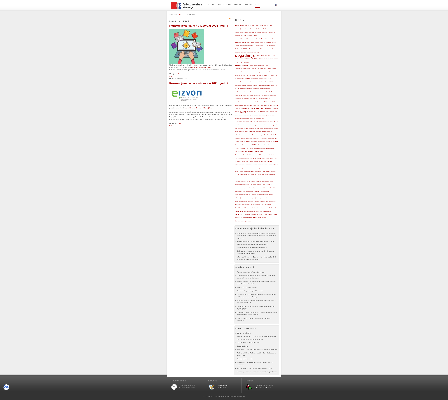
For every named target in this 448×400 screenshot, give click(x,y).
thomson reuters (265, 191)
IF (256, 82)
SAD (252, 174)
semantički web (260, 181)
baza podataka (253, 29)
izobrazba (238, 95)
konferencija (268, 108)
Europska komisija (271, 68)
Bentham (270, 29)
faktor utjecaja (238, 75)
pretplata (264, 154)
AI (248, 25)
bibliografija (264, 32)
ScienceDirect (238, 178)
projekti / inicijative (240, 161)
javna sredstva (257, 95)
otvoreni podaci (261, 141)
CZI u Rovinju (222, 388)
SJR (251, 184)
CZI (261, 48)
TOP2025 (254, 194)
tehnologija (257, 191)
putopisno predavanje (240, 164)
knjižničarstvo (245, 108)
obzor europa (252, 131)
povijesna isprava (270, 148)
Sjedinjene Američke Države (242, 184)
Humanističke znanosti (241, 82)
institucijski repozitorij (252, 85)
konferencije (275, 108)
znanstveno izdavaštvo (252, 218)
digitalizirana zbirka (251, 52)
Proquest (256, 161)
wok (265, 207)
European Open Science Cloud (258, 68)
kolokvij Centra (259, 108)
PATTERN (254, 144)
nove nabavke (262, 125)
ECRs (249, 58)
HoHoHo (247, 78)
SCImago (250, 178)
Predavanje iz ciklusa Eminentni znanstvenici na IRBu (248, 154)
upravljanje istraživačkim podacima (256, 201)
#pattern (237, 25)
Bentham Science (239, 32)
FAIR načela (251, 72)
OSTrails (237, 141)
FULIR (275, 75)
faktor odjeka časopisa (268, 72)
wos (267, 207)
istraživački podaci (240, 91)
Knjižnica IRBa (274, 105)
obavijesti (257, 128)
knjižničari (237, 108)
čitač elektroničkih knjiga (241, 221)
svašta (257, 188)
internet (272, 85)
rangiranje (266, 164)
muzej (251, 118)
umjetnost (267, 197)
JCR (254, 98)
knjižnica (266, 105)
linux (255, 111)
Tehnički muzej (249, 191)
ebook (236, 58)
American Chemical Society (256, 25)
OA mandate (240, 128)
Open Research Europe (246, 138)
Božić (252, 42)
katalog (261, 101)
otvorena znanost (245, 141)
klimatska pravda (239, 105)
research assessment (269, 168)
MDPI (267, 111)
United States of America (241, 201)
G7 (235, 78)
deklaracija (243, 52)
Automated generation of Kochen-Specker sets (252, 248)
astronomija (238, 29)
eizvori (271, 58)
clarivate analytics (249, 45)
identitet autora (251, 82)
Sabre (249, 174)
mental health (238, 115)
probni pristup (265, 158)
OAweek (246, 128)
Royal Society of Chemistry (269, 171)
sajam (256, 174)
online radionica (239, 135)
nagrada (256, 121)
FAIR (245, 72)
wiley (261, 207)
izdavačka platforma (257, 91)
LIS (258, 111)
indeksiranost (272, 82)
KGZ (273, 101)
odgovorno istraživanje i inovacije (264, 131)
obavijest (251, 128)
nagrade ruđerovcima (264, 121)
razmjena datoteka (273, 164)
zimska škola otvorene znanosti (263, 211)
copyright (257, 45)
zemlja (246, 211)
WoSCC (271, 207)
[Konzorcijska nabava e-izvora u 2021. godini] (186, 104)
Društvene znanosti (270, 55)
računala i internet (249, 168)
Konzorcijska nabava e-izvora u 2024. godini (198, 25)
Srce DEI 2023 (269, 184)
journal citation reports (241, 101)
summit (248, 188)
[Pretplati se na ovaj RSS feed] (230, 18)
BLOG (185, 14)
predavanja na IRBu (255, 151)
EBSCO (246, 58)
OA (236, 128)
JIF (256, 98)
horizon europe (254, 78)
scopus (253, 181)
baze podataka (262, 29)
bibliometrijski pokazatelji (250, 35)
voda (248, 204)
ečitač (242, 72)
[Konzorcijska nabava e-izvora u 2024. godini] (186, 63)
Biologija (258, 38)
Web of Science (239, 207)
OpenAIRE (263, 135)
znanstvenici (260, 214)
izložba (271, 92)
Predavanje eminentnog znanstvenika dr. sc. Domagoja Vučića (257, 372)
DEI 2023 (237, 52)
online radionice (247, 135)
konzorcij (237, 111)
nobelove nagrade (253, 125)
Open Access (256, 135)
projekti (275, 158)
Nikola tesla (245, 125)
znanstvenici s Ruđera (271, 214)
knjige (250, 105)
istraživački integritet (265, 88)
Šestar (249, 221)
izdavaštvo (265, 91)
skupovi (254, 184)
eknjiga (236, 62)
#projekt (242, 25)
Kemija (269, 101)
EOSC (266, 65)
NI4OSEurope (238, 125)
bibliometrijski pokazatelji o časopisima (245, 38)
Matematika (263, 111)
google (239, 78)
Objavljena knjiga (242, 346)
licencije (251, 111)
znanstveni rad (238, 217)
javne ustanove (266, 95)
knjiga (246, 105)
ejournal (276, 58)
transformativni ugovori (262, 194)
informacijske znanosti (240, 85)
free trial (270, 75)
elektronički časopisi (242, 65)
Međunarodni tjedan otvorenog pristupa (261, 115)
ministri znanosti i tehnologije (242, 118)
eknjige (241, 62)
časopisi (264, 217)
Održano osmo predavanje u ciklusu (248, 342)
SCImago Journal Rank (240, 181)
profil (271, 158)
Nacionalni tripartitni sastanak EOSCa (244, 121)
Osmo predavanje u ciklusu (245, 359)
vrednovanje (254, 204)
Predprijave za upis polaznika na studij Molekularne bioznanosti (257, 349)
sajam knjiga (261, 174)
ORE (276, 138)
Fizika (265, 75)
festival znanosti (251, 75)
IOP (276, 85)
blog (248, 42)
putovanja (249, 164)
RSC (236, 174)
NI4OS (276, 121)
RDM (256, 168)
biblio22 (259, 32)
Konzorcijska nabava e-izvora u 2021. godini (198, 83)
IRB (238, 88)
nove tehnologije (270, 125)
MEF (276, 111)
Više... (171, 76)
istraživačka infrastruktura (253, 88)
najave (271, 121)
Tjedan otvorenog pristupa (241, 194)
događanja (245, 55)
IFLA (259, 82)
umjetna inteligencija (259, 197)
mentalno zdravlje (247, 115)
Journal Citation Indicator (264, 98)
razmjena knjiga (239, 168)
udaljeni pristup (249, 197)
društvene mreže (260, 55)
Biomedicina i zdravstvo (267, 38)
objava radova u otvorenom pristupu (269, 128)
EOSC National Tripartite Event (242, 68)
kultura (244, 111)
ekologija (246, 62)
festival (244, 75)
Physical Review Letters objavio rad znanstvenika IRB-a (254, 368)
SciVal (248, 181)
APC (265, 25)
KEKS (265, 101)
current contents (255, 48)
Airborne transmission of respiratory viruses (250, 272)
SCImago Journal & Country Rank (262, 178)
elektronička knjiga (255, 62)
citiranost (237, 45)
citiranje (274, 42)
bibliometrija (272, 32)
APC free (269, 25)
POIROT (237, 148)
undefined (272, 197)
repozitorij (261, 168)
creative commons (270, 45)
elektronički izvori (265, 62)
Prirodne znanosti (240, 158)
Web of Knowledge (266, 204)
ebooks (241, 58)
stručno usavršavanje (240, 188)
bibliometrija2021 (239, 35)
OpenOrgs (237, 138)
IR (235, 88)
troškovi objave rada (240, 197)
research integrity (239, 171)
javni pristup (273, 95)
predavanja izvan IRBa (241, 151)
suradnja (253, 188)
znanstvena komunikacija (250, 214)
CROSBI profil (246, 48)
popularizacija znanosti (259, 148)
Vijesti (180, 74)
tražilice (271, 194)
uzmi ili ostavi (272, 201)
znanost (239, 214)
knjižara (254, 105)
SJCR (271, 181)
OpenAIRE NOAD (271, 135)
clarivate (242, 45)
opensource (271, 138)
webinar (259, 204)
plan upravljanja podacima (264, 144)
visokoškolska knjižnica (241, 204)
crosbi (240, 48)
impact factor (264, 82)
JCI (251, 98)
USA (267, 201)
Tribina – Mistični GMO (244, 333)
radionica (255, 164)
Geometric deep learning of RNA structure (250, 291)
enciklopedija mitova (259, 65)
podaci (272, 144)
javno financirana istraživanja (242, 98)
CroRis (236, 48)
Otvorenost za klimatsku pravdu (243, 144)
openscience (256, 138)
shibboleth (266, 181)
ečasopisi (237, 72)
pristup (247, 158)
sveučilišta (263, 188)
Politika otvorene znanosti (246, 148)
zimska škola (251, 211)
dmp (258, 52)
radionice (260, 164)
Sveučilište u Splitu (271, 188)
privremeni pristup (255, 158)
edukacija (266, 58)
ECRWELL (255, 58)
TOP (250, 194)
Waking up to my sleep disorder (247, 287)
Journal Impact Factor (253, 101)
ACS (246, 25)
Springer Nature (261, 184)
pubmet (261, 161)
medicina (272, 111)
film (257, 75)
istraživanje (243, 88)
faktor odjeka (258, 72)
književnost (260, 105)
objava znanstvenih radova (241, 131)
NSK (276, 125)
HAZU (243, 78)
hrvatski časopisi (263, 78)
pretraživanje (271, 154)
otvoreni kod (254, 141)
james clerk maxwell (248, 95)
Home (179, 14)
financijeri (261, 75)
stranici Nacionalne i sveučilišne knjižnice (199, 108)
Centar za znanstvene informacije (263, 42)
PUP (265, 161)
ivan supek (248, 91)
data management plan (268, 48)
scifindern (245, 178)
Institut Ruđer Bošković (264, 85)
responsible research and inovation (252, 171)
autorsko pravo (245, 29)
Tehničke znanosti (240, 191)
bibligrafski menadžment (250, 32)
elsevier (252, 65)
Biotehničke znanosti (240, 42)
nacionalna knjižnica (259, 118)
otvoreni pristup (272, 141)
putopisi (269, 161)
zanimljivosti (239, 211)
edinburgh (261, 58)
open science (263, 138)
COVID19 (263, 45)
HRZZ (269, 78)
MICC (273, 115)
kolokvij (251, 108)
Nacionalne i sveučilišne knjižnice (201, 67)
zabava (276, 207)
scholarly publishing (270, 174)
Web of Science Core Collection (251, 207)
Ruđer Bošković (242, 174)
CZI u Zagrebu (223, 385)
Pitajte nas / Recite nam (263, 388)
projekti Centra (249, 161)
